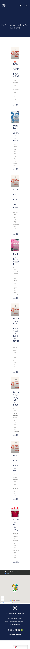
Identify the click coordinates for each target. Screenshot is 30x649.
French (18, 647)
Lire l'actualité (16, 105)
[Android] (21, 630)
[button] (20, 5)
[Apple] (19, 630)
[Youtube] (16, 630)
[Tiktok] (13, 630)
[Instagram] (11, 630)
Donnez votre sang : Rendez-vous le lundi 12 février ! (17, 331)
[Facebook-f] (8, 630)
